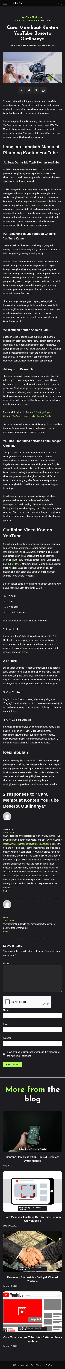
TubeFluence (14, 564)
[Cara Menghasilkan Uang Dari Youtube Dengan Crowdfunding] (32, 1191)
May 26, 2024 (8, 832)
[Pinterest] (36, 90)
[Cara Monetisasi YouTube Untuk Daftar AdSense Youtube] (32, 1311)
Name (6, 1010)
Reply (5, 891)
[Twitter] (29, 90)
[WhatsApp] (43, 90)
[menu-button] (5, 3)
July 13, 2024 (8, 920)
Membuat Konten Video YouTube (32, 20)
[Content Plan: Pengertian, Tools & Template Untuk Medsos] (32, 1131)
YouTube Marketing (32, 17)
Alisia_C (6, 917)
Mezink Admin (28, 45)
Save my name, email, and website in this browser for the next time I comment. (33, 1054)
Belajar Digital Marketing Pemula (32, 1149)
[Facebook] (21, 90)
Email (6, 1024)
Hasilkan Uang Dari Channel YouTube (30, 1208)
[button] (60, 3)
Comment (8, 963)
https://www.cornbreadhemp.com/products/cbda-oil (28, 844)
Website (7, 1038)
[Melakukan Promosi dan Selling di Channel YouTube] (32, 1251)
